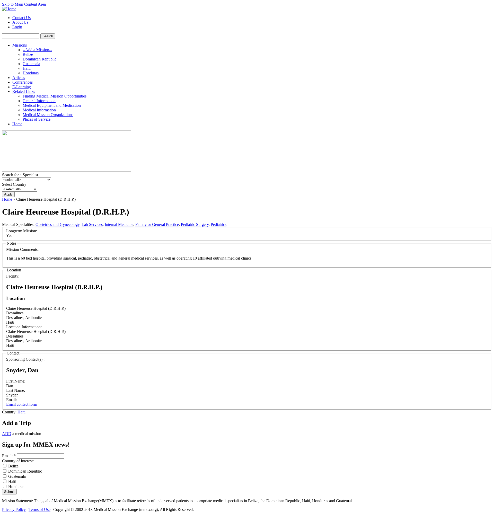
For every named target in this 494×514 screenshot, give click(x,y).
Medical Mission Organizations (48, 114)
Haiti (27, 68)
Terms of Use (39, 509)
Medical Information (39, 110)
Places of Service (36, 119)
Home (17, 124)
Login (17, 27)
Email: (9, 456)
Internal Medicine (119, 224)
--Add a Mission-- (37, 50)
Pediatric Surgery (195, 224)
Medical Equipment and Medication (52, 105)
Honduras (31, 73)
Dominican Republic (39, 59)
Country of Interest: (18, 461)
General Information (39, 101)
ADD (6, 433)
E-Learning (21, 87)
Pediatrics (218, 224)
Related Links (23, 91)
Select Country (14, 184)
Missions (19, 45)
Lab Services (92, 224)
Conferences (22, 82)
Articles (18, 77)
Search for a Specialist (20, 175)
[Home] (9, 9)
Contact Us (21, 17)
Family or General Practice (157, 224)
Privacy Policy (14, 509)
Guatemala (31, 63)
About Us (20, 22)
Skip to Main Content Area (24, 4)
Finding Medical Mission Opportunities (54, 96)
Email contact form (21, 404)
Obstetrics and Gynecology (58, 224)
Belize (28, 54)
